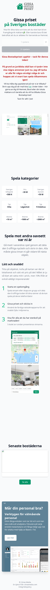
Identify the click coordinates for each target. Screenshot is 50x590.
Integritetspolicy (25, 587)
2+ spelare (25, 49)
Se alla (25, 482)
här (30, 86)
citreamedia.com (30, 584)
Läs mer (10, 537)
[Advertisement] (25, 156)
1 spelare (25, 42)
